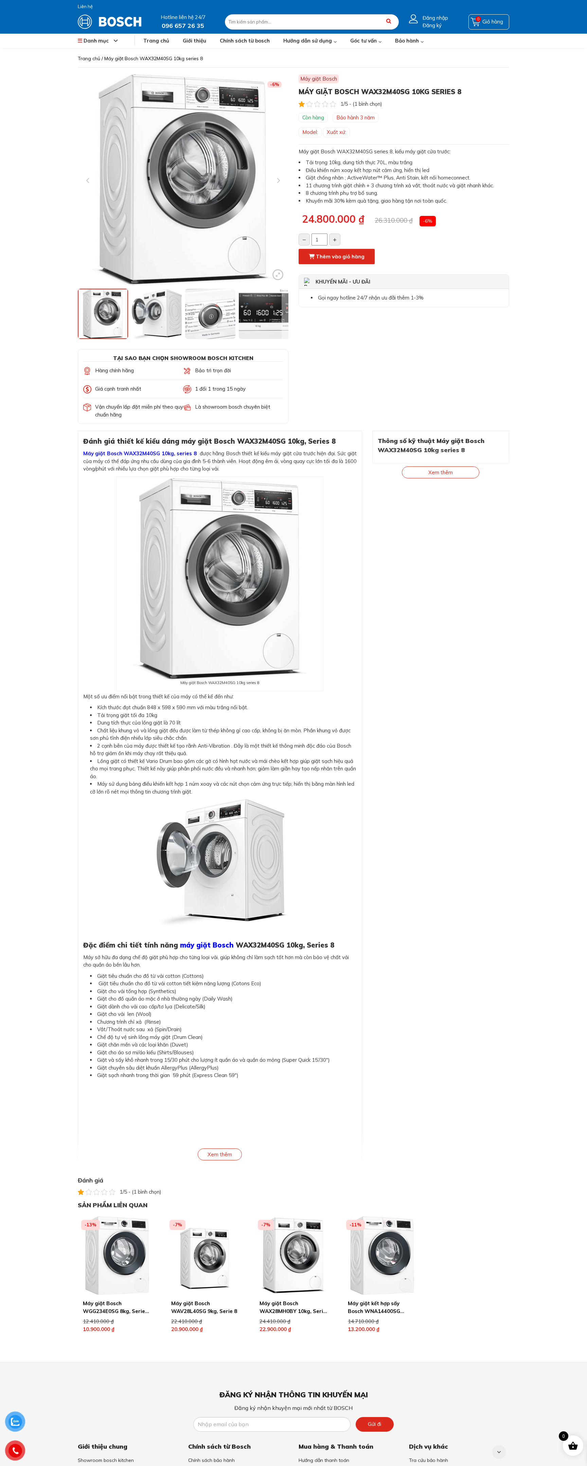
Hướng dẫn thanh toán (324, 1460)
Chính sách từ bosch (245, 40)
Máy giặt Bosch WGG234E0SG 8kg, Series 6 (115, 1311)
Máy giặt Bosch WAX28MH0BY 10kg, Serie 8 (293, 1311)
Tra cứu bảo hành (428, 1460)
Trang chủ (156, 40)
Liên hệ (85, 6)
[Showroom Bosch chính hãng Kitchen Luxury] (109, 21)
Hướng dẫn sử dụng (307, 40)
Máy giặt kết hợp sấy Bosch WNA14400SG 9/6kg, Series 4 (374, 1311)
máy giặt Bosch (207, 945)
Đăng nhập (435, 18)
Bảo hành (407, 40)
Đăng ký (432, 25)
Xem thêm (220, 1154)
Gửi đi (374, 1424)
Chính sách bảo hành (211, 1460)
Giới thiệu (194, 40)
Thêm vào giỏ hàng (339, 256)
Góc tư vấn (363, 40)
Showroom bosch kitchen (106, 1460)
